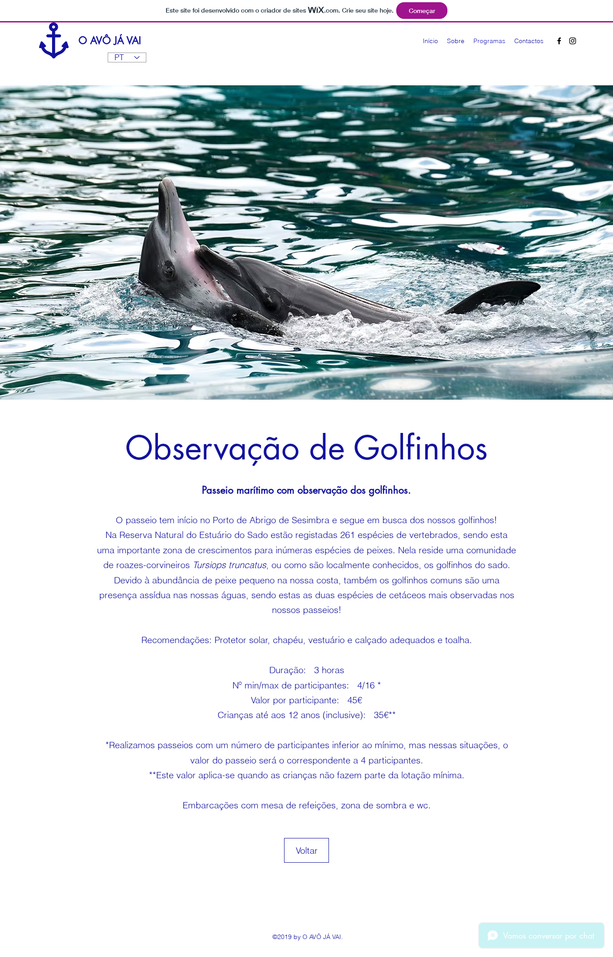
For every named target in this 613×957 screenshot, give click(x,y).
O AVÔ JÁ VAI (110, 40)
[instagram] (572, 40)
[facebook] (559, 40)
